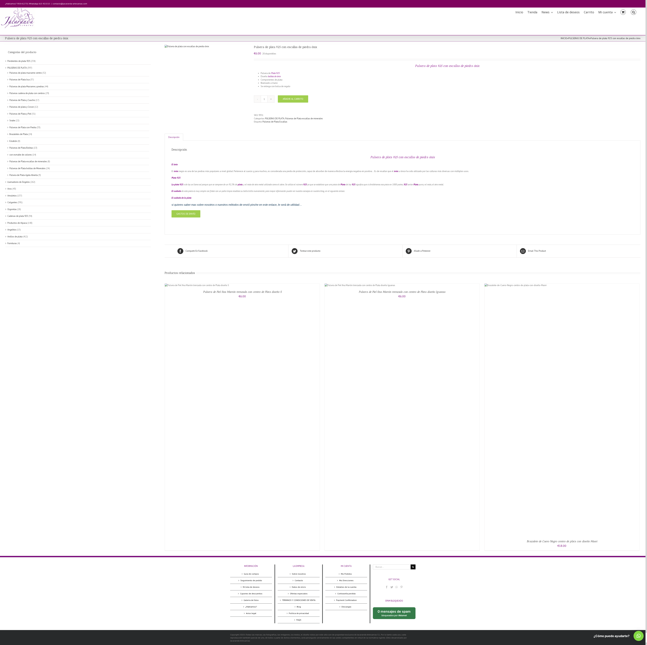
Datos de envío (299, 587)
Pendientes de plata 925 (18, 61)
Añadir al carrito (293, 98)
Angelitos (12, 229)
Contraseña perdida (346, 593)
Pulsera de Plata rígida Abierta (23, 175)
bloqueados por (396, 614)
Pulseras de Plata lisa (19, 79)
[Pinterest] (401, 587)
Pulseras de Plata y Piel (20, 113)
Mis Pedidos (346, 574)
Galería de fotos (251, 600)
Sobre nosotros (299, 574)
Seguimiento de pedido (251, 580)
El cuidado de (178, 197)
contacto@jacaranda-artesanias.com (70, 3)
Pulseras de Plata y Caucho (22, 100)
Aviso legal (251, 613)
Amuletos (12, 195)
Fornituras (12, 243)
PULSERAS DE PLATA (578, 38)
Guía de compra (251, 574)
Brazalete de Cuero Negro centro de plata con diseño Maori (562, 541)
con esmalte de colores (20, 154)
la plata (187, 197)
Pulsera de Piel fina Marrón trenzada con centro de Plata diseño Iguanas (402, 291)
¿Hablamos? (251, 606)
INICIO (564, 38)
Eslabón (13, 141)
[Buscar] (633, 12)
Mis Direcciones (346, 580)
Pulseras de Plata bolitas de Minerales (27, 168)
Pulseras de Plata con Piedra (22, 127)
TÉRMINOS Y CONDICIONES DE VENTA (298, 600)
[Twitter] (391, 587)
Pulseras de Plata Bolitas (21, 147)
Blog (299, 606)
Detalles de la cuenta (346, 587)
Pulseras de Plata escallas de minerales (304, 118)
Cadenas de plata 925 (17, 216)
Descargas (346, 606)
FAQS (298, 620)
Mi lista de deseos (251, 587)
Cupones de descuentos (251, 593)
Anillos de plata (14, 236)
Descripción (173, 137)
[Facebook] (386, 587)
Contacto (299, 580)
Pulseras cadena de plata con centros (27, 93)
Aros (9, 188)
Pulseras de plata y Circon (21, 106)
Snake (12, 120)
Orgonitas (12, 209)
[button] (639, 636)
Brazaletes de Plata (18, 134)
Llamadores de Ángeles (18, 182)
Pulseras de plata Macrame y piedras (26, 86)
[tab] (174, 137)
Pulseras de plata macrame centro (25, 72)
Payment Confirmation (346, 600)
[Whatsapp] (396, 587)
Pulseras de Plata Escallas (275, 121)
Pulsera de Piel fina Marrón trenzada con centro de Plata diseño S (242, 291)
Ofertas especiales (298, 593)
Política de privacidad (299, 613)
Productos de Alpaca (17, 223)
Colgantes (12, 202)
